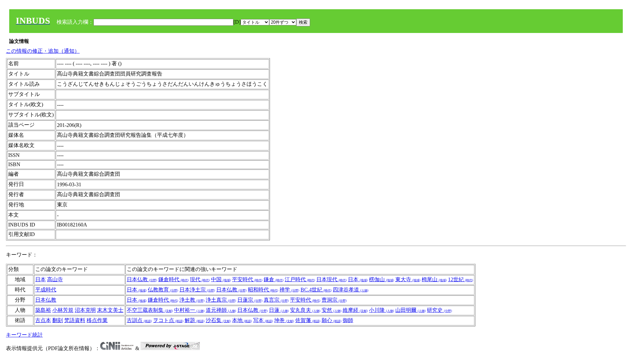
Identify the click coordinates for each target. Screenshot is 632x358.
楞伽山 (381, 279)
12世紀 (460, 279)
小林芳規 (62, 310)
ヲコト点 (168, 320)
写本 (263, 320)
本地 (242, 320)
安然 (331, 310)
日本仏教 (142, 279)
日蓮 (279, 310)
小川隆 (381, 310)
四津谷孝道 (350, 289)
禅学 (289, 289)
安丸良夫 (305, 310)
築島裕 (43, 310)
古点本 (43, 320)
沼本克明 (85, 310)
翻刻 (57, 320)
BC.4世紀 (316, 289)
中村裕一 (189, 310)
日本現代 (331, 279)
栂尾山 (434, 279)
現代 (200, 279)
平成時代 (45, 289)
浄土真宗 (221, 300)
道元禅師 (221, 310)
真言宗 (276, 300)
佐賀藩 (307, 320)
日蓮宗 (249, 300)
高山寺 (55, 279)
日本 (40, 279)
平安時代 (247, 279)
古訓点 (139, 320)
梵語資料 (74, 320)
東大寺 (407, 279)
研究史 (439, 310)
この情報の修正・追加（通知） (43, 51)
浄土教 (191, 300)
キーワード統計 (24, 335)
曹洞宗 (334, 300)
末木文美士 (110, 310)
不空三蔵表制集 (150, 310)
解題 (194, 320)
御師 (348, 320)
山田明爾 (410, 310)
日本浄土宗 (197, 289)
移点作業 (97, 320)
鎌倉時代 (173, 279)
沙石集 (218, 320)
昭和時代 (263, 289)
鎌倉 (273, 279)
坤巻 (284, 320)
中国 (221, 279)
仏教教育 (163, 289)
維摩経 (355, 310)
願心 (331, 320)
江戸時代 (300, 279)
